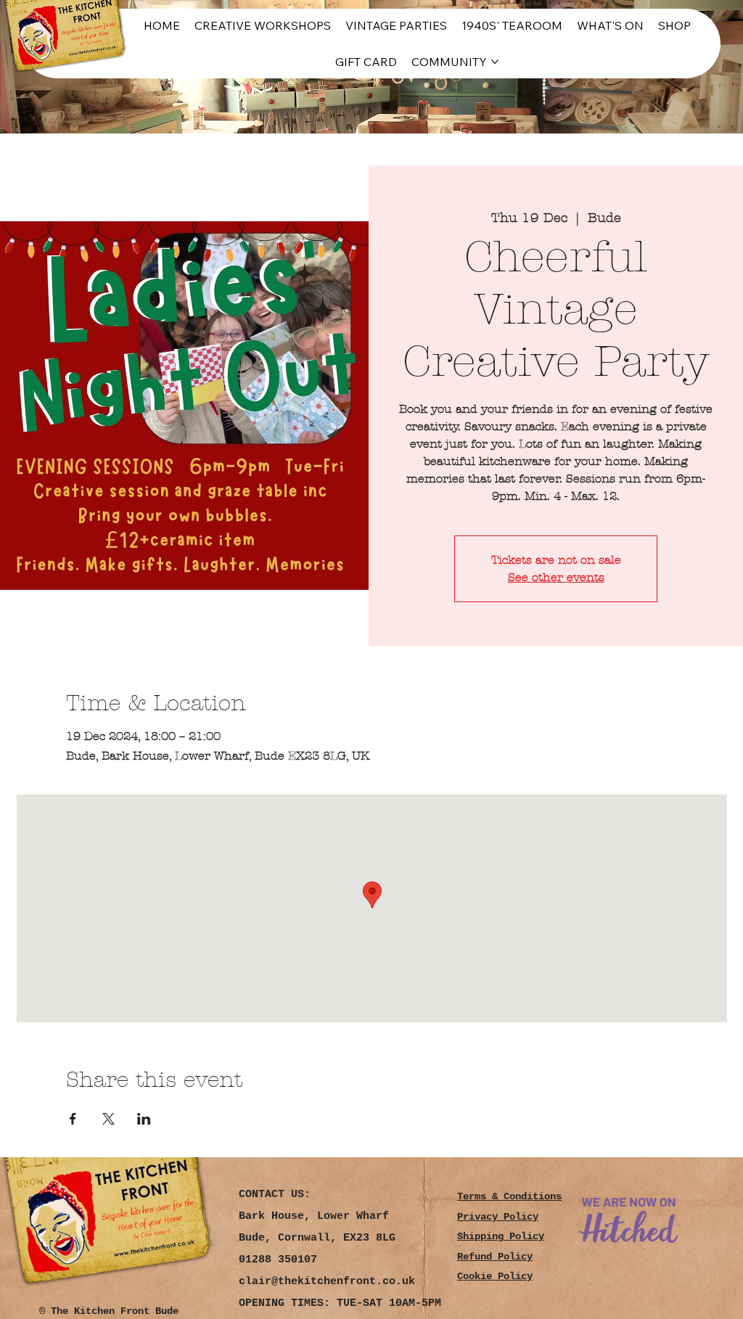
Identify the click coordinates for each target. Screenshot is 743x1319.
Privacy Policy (497, 1217)
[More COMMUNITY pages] (494, 61)
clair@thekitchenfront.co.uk (327, 1281)
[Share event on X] (108, 1119)
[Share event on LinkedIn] (144, 1119)
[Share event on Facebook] (73, 1119)
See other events (556, 577)
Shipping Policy (500, 1236)
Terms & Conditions (509, 1196)
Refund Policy (495, 1257)
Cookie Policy (495, 1276)
